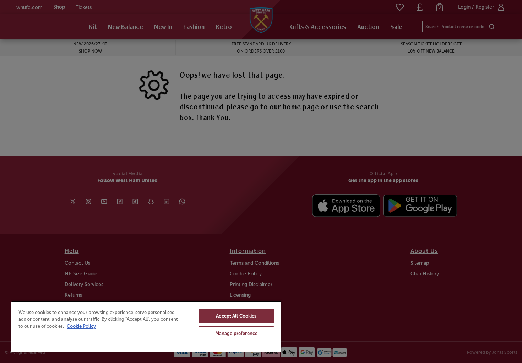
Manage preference (236, 333)
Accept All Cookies (236, 316)
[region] (146, 326)
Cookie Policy (81, 326)
